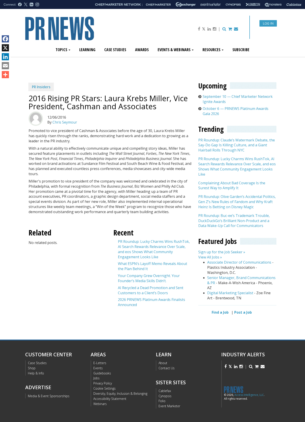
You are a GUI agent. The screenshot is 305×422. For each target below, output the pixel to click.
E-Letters (99, 363)
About (163, 363)
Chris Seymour (64, 122)
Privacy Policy (102, 383)
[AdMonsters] (273, 4)
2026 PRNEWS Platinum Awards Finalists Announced (151, 302)
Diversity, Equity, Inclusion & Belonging (120, 393)
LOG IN (268, 23)
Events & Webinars (174, 49)
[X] (5, 47)
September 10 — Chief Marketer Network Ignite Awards (238, 99)
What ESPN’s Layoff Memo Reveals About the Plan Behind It (152, 266)
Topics (62, 49)
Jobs (96, 378)
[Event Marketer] (211, 4)
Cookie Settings (104, 388)
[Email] (5, 65)
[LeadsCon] (253, 4)
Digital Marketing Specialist (230, 292)
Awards (142, 49)
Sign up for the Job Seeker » (221, 252)
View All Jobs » (210, 257)
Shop (32, 368)
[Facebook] (5, 38)
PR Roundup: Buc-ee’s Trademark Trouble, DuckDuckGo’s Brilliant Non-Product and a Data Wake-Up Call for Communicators (234, 220)
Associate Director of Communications (239, 262)
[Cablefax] (293, 4)
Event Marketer (169, 406)
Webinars (100, 404)
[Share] (5, 74)
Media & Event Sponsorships (48, 396)
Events (98, 368)
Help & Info (36, 373)
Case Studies (115, 49)
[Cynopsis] (233, 5)
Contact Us (167, 368)
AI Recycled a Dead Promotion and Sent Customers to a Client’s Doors (150, 290)
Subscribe (240, 49)
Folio (162, 401)
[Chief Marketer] (158, 4)
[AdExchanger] (186, 4)
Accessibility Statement (109, 399)
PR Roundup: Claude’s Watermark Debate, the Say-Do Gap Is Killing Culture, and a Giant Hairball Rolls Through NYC (236, 145)
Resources (212, 49)
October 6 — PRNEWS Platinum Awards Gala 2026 (235, 111)
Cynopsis (165, 396)
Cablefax (165, 391)
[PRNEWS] (75, 32)
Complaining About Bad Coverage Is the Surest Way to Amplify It (231, 186)
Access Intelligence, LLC (249, 395)
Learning (87, 49)
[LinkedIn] (5, 56)
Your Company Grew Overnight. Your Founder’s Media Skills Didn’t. (149, 278)
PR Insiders (41, 86)
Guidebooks (102, 373)
